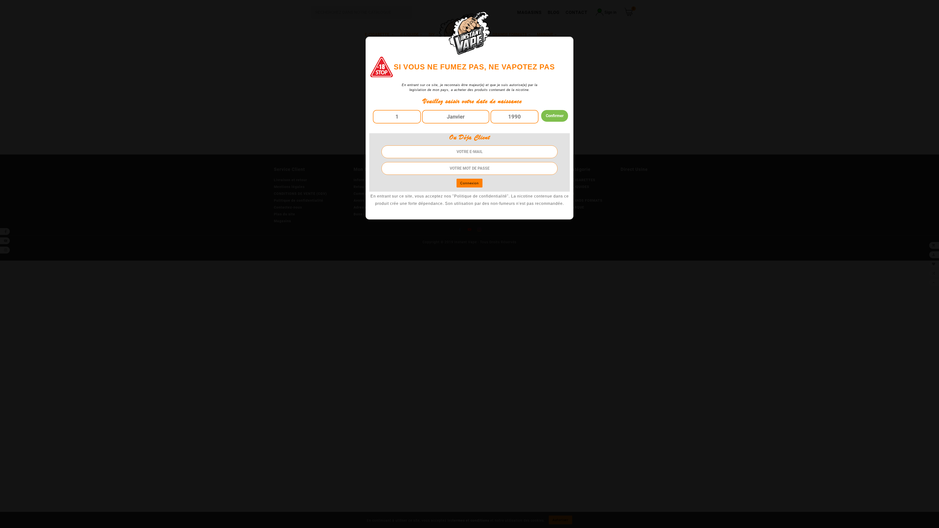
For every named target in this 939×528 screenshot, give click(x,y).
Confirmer (555, 115)
